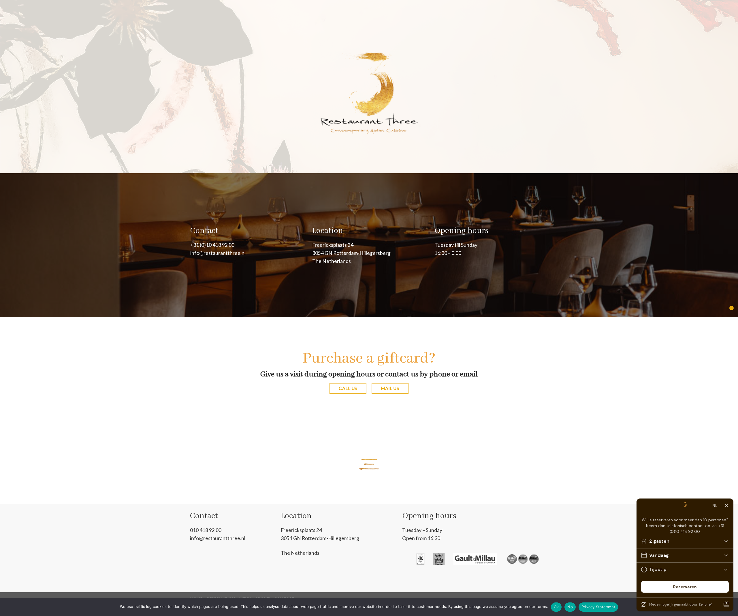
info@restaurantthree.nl (218, 253)
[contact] (731, 308)
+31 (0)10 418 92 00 (212, 245)
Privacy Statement (598, 606)
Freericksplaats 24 (332, 245)
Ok (556, 606)
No (570, 606)
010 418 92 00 (205, 530)
